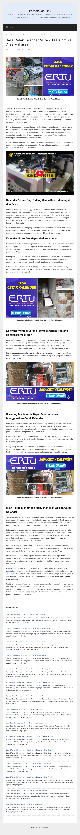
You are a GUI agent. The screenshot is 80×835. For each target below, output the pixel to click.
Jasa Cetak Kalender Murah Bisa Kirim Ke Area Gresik (24, 709)
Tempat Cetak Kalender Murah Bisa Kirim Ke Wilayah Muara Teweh (28, 628)
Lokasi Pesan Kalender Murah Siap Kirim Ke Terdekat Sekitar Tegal (29, 777)
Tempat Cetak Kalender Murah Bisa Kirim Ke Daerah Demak (26, 696)
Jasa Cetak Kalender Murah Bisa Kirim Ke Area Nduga (24, 723)
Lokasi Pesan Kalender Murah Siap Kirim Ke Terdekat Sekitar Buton (29, 750)
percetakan (10, 571)
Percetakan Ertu (40, 11)
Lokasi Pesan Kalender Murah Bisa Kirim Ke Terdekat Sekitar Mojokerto (30, 682)
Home (8, 35)
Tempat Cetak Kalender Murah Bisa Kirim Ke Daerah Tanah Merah (28, 763)
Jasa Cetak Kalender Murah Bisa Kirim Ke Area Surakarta (25, 615)
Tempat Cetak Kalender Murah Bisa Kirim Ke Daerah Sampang (27, 642)
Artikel (15, 35)
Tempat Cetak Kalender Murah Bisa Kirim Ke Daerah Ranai (26, 655)
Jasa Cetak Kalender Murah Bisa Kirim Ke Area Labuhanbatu (26, 790)
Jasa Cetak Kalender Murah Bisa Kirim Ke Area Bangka (24, 804)
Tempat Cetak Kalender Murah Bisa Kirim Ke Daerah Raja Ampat (28, 669)
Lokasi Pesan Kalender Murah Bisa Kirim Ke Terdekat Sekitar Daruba (29, 736)
